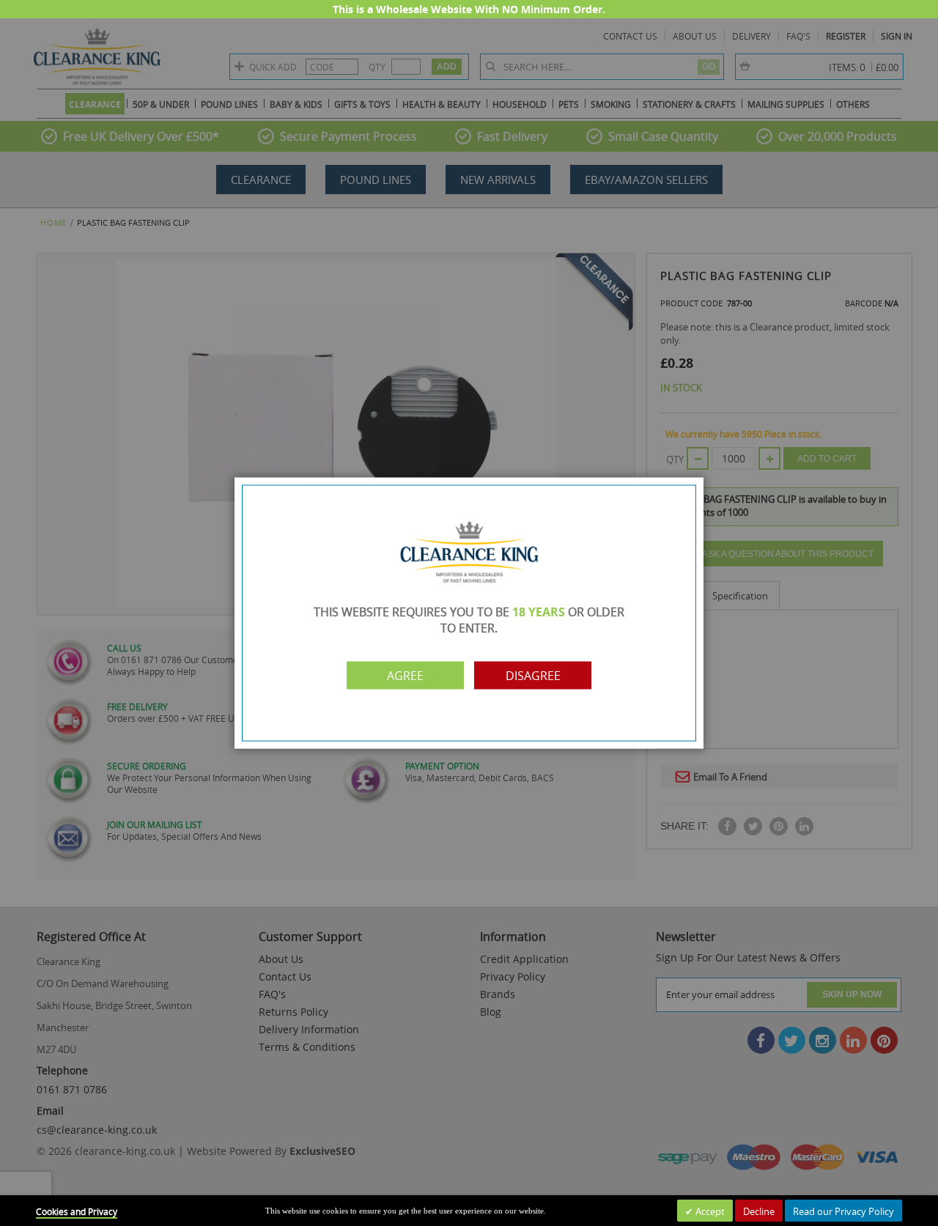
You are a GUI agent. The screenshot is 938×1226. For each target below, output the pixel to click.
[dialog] (469, 613)
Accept (709, 1211)
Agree (405, 675)
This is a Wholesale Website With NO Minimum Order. (469, 9)
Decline (759, 1211)
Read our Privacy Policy (843, 1211)
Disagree (533, 675)
